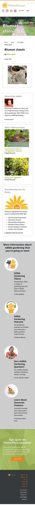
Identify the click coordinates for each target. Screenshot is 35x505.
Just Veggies (20, 42)
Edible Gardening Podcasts (19, 319)
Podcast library (20, 337)
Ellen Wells (11, 54)
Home (6, 42)
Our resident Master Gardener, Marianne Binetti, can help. (21, 372)
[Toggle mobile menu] (32, 3)
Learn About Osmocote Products (20, 402)
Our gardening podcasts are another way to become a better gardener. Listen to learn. (21, 329)
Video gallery (19, 294)
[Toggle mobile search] (29, 3)
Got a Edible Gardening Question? (20, 364)
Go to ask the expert (22, 378)
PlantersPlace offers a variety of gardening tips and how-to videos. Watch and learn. (21, 286)
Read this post (10, 153)
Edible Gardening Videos (19, 276)
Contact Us (24, 486)
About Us (23, 474)
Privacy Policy (23, 483)
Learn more (9, 119)
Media (12, 42)
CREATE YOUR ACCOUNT (14, 233)
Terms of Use (23, 478)
